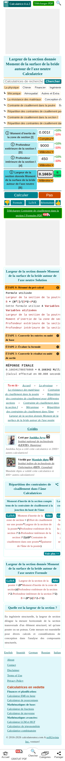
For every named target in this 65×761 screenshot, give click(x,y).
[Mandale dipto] (11, 465)
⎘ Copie (57, 174)
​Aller (55, 580)
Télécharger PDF (43, 3)
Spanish (20, 652)
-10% (58, 134)
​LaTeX (10, 580)
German (33, 652)
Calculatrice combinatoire (21, 730)
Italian (57, 652)
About (10, 659)
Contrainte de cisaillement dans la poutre (31, 105)
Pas (49, 195)
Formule (17, 202)
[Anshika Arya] (11, 443)
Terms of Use (14, 675)
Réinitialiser (47, 202)
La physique (12, 87)
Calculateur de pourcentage (22, 700)
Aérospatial (31, 93)
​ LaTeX (11, 515)
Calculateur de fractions (20, 708)
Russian (45, 652)
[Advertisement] (32, 31)
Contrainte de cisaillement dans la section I (33, 117)
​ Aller (49, 515)
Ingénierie (55, 87)
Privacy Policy (15, 680)
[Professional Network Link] (48, 437)
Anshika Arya (37, 437)
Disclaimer (13, 670)
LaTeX (32, 202)
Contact (11, 665)
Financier (40, 87)
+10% (57, 130)
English (8, 652)
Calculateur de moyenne (21, 713)
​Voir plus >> (52, 553)
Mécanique (14, 93)
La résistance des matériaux (24, 99)
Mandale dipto (40, 459)
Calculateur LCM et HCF (21, 722)
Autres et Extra (50, 93)
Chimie (27, 87)
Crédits (32, 429)
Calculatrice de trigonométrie (23, 726)
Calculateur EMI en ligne (21, 695)
